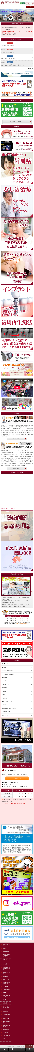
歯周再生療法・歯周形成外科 (8, 708)
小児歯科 (4, 691)
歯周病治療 (4, 677)
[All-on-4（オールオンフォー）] (17, 134)
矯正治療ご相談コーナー (7, 670)
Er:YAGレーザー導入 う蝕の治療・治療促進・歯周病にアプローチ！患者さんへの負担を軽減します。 (16, 360)
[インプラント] (17, 301)
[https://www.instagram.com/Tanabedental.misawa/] (17, 404)
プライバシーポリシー (6, 1039)
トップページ (5, 663)
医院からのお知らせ (6, 1022)
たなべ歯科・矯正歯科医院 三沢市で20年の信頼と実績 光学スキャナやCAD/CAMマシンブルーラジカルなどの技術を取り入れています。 (18, 20)
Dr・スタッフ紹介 (6, 945)
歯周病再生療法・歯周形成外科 (6, 1007)
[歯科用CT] (17, 419)
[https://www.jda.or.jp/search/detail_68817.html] (17, 933)
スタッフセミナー (6, 715)
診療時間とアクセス (6, 960)
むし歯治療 (4, 687)
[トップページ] (10, 2)
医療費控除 (5, 1011)
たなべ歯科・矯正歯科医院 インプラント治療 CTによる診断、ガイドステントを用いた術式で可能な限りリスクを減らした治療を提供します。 (16, 20)
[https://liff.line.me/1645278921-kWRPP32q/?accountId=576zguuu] (17, 110)
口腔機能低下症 (5, 698)
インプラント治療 (6, 711)
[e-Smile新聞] (17, 525)
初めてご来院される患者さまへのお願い (6, 955)
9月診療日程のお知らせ (7, 45)
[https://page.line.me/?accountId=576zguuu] (21, 3)
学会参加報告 (6, 1029)
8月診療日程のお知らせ (7, 52)
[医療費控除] (17, 649)
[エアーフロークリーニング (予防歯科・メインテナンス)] (17, 369)
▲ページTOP (28, 1045)
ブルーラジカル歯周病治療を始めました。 (13, 65)
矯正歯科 (4, 667)
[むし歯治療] (17, 201)
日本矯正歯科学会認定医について (10, 674)
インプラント (6, 1018)
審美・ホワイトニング (7, 701)
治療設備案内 (6, 951)
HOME (4, 1051)
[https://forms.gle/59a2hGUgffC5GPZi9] (17, 94)
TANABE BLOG (6, 1035)
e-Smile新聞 (5, 1032)
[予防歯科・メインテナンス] (17, 268)
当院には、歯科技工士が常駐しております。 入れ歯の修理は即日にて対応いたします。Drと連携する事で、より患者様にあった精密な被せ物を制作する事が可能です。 (18, 360)
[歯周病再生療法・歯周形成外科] (17, 334)
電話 (21, 1051)
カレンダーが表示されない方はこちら (10, 508)
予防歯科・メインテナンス (8, 684)
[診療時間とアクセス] (17, 756)
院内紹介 (5, 948)
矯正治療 (5, 964)
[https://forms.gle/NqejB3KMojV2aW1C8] (17, 84)
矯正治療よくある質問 (16, 121)
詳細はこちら (16, 438)
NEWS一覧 (30, 68)
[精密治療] (17, 445)
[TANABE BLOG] (17, 556)
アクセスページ (17, 778)
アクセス (12, 1051)
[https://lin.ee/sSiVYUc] (23, 3)
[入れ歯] (17, 234)
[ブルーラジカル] (17, 146)
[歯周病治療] (17, 168)
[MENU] (30, 7)
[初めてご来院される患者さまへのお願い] (17, 74)
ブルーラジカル (5, 680)
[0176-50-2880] (29, 3)
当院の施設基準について (8, 58)
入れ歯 (3, 694)
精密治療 (4, 705)
